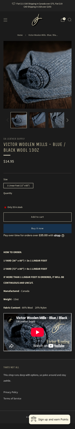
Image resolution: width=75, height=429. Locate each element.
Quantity (7, 193)
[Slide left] (8, 120)
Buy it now (37, 228)
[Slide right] (66, 120)
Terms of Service (12, 398)
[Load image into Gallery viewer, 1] (19, 120)
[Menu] (5, 20)
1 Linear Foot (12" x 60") (18, 185)
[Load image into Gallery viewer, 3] (56, 120)
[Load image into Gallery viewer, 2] (37, 120)
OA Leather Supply (14, 138)
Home (20, 35)
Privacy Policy (10, 392)
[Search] (70, 20)
